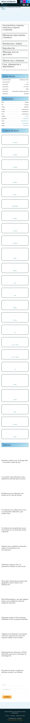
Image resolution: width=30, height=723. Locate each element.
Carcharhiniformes (24, 120)
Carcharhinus (25, 125)
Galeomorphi (25, 118)
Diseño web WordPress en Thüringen (15, 720)
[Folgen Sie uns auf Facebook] (21, 1)
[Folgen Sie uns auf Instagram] (24, 1)
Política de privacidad (20, 715)
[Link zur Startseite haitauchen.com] (4, 5)
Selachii (26, 116)
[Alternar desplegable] (27, 5)
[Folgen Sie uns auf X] (18, 1)
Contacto (7, 715)
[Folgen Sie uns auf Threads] (28, 1)
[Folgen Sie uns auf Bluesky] (26, 1)
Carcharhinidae (25, 123)
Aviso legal (12, 715)
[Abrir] (24, 5)
